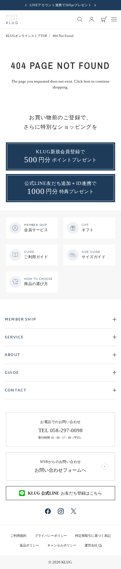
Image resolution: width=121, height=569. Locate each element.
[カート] (104, 19)
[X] (73, 511)
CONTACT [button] (15, 390)
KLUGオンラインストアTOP (26, 36)
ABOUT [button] (12, 355)
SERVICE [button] (14, 337)
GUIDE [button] (12, 373)
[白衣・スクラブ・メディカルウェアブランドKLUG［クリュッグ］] (12, 19)
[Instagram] (61, 511)
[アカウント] (91, 19)
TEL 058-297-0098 (60, 430)
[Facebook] (48, 511)
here (87, 81)
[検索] (80, 19)
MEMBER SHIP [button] (20, 319)
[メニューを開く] (113, 19)
